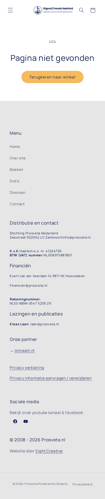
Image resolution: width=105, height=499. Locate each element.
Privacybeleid (83, 484)
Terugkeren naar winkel (52, 77)
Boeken (16, 169)
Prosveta (31, 484)
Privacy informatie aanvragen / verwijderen (51, 378)
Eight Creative (49, 451)
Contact (17, 203)
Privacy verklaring (27, 367)
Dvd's (14, 180)
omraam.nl (25, 350)
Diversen (18, 192)
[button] (10, 10)
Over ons (18, 157)
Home (15, 146)
